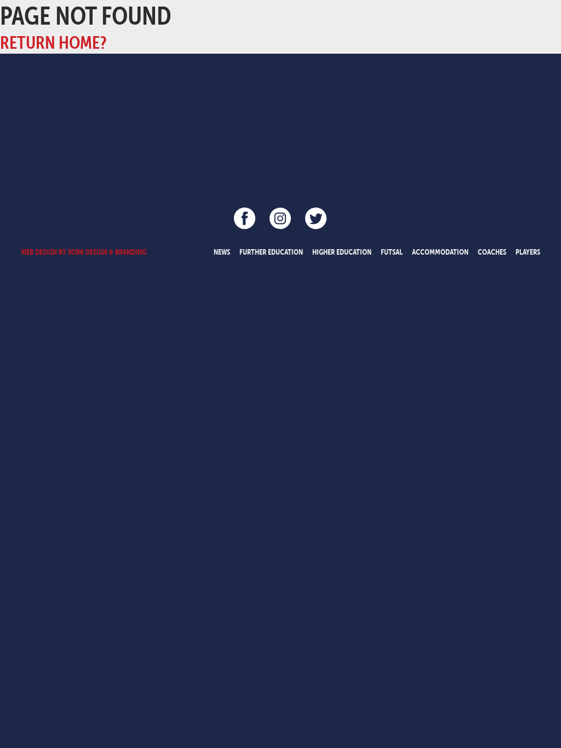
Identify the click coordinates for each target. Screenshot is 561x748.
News (222, 252)
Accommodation (440, 252)
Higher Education (341, 252)
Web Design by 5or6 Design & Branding (83, 252)
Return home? (53, 42)
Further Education (271, 252)
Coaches (492, 252)
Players (528, 252)
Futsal (392, 252)
